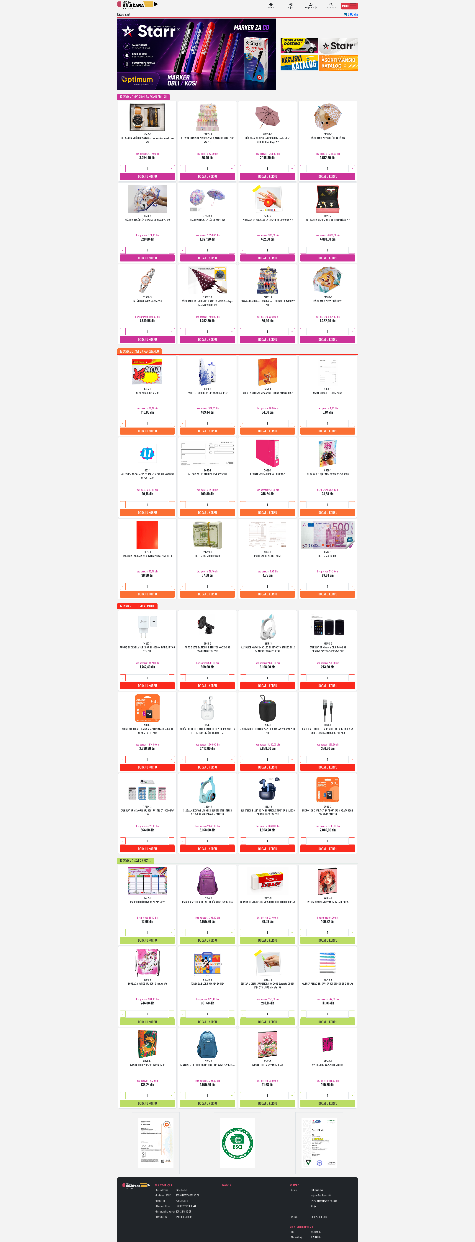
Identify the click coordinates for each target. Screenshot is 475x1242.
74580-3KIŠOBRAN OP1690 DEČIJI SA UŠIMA (327, 136)
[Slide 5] (170, 85)
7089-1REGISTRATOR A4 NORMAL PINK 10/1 (267, 472)
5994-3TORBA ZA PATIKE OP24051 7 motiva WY (147, 981)
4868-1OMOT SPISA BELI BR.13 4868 (327, 390)
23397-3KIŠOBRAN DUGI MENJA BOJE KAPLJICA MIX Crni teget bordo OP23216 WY (207, 301)
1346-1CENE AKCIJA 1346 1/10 (147, 390)
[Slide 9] (196, 85)
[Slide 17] (250, 85)
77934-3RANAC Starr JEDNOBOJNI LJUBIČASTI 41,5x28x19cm (207, 900)
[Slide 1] (143, 85)
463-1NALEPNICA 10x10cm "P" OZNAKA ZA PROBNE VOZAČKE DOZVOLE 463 (147, 474)
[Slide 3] (156, 85)
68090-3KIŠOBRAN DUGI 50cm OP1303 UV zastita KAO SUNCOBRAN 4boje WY (267, 138)
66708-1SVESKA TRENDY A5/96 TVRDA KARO (147, 1063)
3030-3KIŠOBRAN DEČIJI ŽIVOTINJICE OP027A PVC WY (147, 217)
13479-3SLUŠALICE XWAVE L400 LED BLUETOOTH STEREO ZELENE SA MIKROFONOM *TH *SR (207, 810)
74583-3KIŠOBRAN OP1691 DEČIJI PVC (327, 299)
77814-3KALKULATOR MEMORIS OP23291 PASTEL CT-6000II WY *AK (147, 810)
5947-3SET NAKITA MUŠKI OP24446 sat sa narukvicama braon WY (147, 138)
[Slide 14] (230, 85)
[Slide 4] (163, 85)
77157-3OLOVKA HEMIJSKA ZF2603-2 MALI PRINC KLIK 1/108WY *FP (268, 301)
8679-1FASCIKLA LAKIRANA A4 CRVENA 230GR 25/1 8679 (147, 553)
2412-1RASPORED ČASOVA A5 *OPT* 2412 (147, 900)
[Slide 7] (183, 85)
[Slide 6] (176, 85)
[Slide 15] (237, 85)
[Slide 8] (190, 85)
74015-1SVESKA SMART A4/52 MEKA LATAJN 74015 (327, 900)
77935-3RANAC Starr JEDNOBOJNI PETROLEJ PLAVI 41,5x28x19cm (207, 1063)
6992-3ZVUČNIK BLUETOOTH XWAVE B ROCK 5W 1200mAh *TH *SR (267, 728)
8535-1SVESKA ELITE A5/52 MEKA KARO (268, 1063)
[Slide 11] (210, 85)
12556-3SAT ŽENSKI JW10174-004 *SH (147, 299)
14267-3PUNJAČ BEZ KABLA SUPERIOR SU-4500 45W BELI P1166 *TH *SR (147, 647)
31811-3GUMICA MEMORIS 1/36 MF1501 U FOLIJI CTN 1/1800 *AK (267, 900)
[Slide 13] (223, 85)
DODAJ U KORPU (147, 176)
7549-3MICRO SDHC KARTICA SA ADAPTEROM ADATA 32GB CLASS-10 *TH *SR (327, 810)
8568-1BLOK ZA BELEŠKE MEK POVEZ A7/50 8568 (328, 472)
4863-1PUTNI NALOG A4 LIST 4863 (267, 553)
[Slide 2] (150, 85)
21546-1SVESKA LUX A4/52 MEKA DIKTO (327, 1063)
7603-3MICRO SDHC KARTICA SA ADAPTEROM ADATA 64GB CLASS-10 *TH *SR (147, 728)
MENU (345, 6)
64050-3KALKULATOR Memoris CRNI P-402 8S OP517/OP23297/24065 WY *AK (327, 647)
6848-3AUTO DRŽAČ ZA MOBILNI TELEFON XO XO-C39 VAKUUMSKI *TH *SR (207, 647)
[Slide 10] (203, 85)
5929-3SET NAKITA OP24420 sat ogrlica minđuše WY (328, 217)
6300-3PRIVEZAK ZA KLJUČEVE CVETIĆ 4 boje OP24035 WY (268, 217)
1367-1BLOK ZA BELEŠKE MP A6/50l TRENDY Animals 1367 (268, 390)
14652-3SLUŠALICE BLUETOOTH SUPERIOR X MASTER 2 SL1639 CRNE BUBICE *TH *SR (268, 810)
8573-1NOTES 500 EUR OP (327, 553)
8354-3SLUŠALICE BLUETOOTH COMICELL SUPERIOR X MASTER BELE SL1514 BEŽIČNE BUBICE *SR (207, 728)
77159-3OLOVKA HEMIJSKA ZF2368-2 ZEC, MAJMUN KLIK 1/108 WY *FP (207, 138)
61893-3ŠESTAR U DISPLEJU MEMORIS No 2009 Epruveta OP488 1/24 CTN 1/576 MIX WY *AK (267, 983)
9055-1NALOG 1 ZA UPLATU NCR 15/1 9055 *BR (207, 472)
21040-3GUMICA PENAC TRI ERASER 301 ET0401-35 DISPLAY (327, 981)
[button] (349, 5)
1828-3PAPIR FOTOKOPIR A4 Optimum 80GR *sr (207, 390)
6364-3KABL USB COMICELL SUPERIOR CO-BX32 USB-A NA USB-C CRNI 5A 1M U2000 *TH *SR (327, 728)
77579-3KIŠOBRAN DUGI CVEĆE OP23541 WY (207, 217)
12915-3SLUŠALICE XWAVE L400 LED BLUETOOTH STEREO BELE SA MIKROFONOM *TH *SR (267, 647)
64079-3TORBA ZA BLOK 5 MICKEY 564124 (207, 981)
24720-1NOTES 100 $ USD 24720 (207, 553)
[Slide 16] (243, 85)
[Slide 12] (217, 85)
